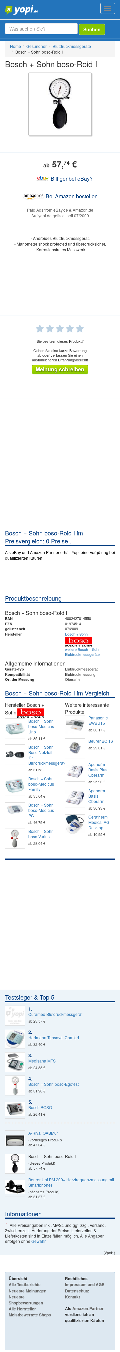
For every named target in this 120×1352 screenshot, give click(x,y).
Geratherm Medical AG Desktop (98, 822)
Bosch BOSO (40, 1107)
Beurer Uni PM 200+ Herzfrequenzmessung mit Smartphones (71, 1182)
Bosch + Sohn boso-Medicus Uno (41, 726)
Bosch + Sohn (76, 634)
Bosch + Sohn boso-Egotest (53, 1084)
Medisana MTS (42, 1060)
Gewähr (38, 1241)
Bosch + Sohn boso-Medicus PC (41, 810)
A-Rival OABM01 (43, 1133)
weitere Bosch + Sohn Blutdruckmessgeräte (82, 652)
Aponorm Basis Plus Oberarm (97, 770)
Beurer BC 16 (100, 741)
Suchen (92, 29)
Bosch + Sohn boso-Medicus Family (41, 784)
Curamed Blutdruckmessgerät (55, 1014)
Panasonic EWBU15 (98, 720)
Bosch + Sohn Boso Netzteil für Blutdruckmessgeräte (41, 755)
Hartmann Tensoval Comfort (53, 1037)
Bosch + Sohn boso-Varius (41, 834)
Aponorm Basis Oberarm (96, 796)
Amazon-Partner (88, 1308)
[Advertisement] (60, 465)
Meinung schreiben (60, 369)
